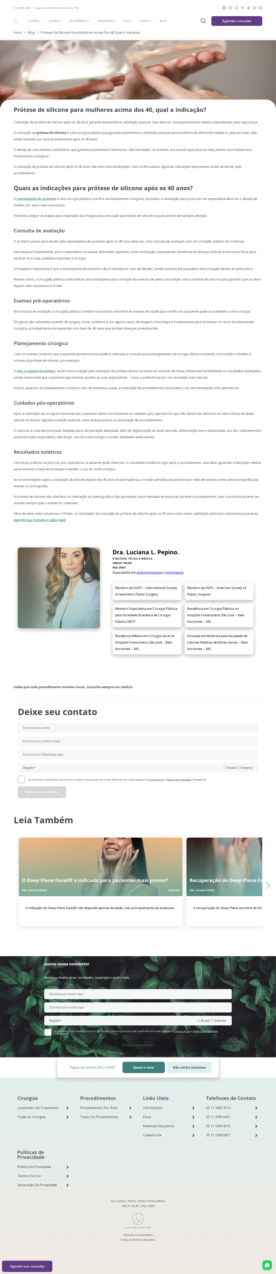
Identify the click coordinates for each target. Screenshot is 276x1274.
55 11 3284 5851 (218, 1135)
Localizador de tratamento (38, 1108)
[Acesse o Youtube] (254, 8)
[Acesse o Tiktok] (248, 8)
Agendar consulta (236, 21)
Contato (145, 21)
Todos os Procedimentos (99, 1117)
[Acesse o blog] (224, 8)
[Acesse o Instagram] (230, 8)
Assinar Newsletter (138, 1045)
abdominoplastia (149, 572)
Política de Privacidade (179, 779)
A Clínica (33, 21)
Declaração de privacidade (37, 1185)
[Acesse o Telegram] (242, 8)
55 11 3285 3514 (218, 1108)
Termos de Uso (29, 1176)
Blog (163, 21)
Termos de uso (156, 779)
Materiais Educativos (158, 1126)
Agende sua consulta (27, 1266)
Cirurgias (54, 21)
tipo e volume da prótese (36, 371)
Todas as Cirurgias (31, 1117)
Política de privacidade (34, 1167)
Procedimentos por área (98, 1108)
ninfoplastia (174, 572)
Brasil (231, 767)
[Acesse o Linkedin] (260, 8)
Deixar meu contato (42, 792)
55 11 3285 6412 (218, 1117)
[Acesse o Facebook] (236, 8)
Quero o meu (143, 1067)
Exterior (247, 767)
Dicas (126, 21)
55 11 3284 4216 (218, 1126)
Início (18, 32)
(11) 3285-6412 (22, 8)
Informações (106, 21)
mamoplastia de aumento (36, 198)
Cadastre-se (152, 1135)
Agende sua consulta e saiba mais (39, 520)
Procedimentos (79, 21)
